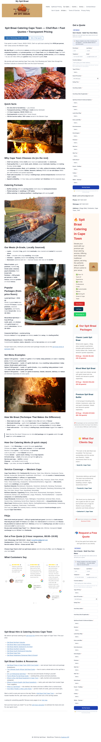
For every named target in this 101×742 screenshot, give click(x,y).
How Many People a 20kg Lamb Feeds (19, 689)
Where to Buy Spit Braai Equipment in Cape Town (22, 678)
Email (88, 54)
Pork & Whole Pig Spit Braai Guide (18, 676)
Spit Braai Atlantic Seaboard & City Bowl (20, 647)
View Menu (79, 304)
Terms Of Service (74, 10)
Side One (75, 146)
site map (44, 700)
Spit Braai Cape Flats (13, 653)
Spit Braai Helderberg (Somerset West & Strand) (22, 655)
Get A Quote (55, 10)
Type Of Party (76, 69)
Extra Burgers (76, 133)
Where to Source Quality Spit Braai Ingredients (21, 682)
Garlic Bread (76, 159)
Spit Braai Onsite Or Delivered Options (82, 99)
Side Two (75, 153)
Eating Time (76, 82)
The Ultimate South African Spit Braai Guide (21, 669)
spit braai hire (30, 635)
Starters (75, 106)
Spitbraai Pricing (56, 6)
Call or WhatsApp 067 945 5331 (16, 38)
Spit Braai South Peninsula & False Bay (19, 651)
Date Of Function (77, 75)
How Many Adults (77, 87)
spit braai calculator (38, 705)
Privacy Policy (85, 10)
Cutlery (75, 173)
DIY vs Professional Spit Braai (16, 674)
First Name (76, 48)
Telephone (76, 54)
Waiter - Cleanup (77, 179)
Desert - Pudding (77, 166)
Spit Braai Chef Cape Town (45, 693)
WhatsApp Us (80, 314)
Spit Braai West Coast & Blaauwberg (18, 644)
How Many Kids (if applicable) (80, 93)
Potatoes (75, 139)
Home (48, 6)
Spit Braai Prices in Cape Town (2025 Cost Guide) (23, 665)
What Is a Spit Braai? (13, 686)
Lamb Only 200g (77, 113)
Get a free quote (36, 38)
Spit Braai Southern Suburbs (16, 649)
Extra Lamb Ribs (77, 119)
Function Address (77, 60)
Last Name (89, 48)
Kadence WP (65, 737)
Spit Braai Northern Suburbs (16, 642)
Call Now (78, 309)
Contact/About (90, 6)
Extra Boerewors (77, 126)
